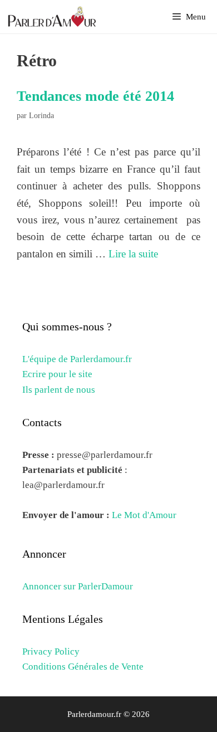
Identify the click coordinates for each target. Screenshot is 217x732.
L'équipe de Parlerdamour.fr (77, 359)
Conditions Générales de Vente (83, 666)
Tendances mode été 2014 (95, 96)
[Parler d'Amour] (53, 16)
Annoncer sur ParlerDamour (77, 586)
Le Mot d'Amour (144, 515)
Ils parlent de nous (58, 389)
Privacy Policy (51, 651)
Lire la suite (133, 254)
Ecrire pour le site (57, 374)
